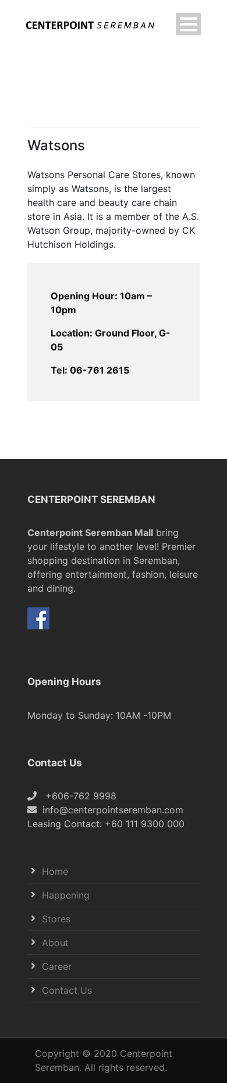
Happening (66, 895)
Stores (56, 919)
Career (57, 966)
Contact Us (67, 990)
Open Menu (188, 24)
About (55, 942)
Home (55, 871)
